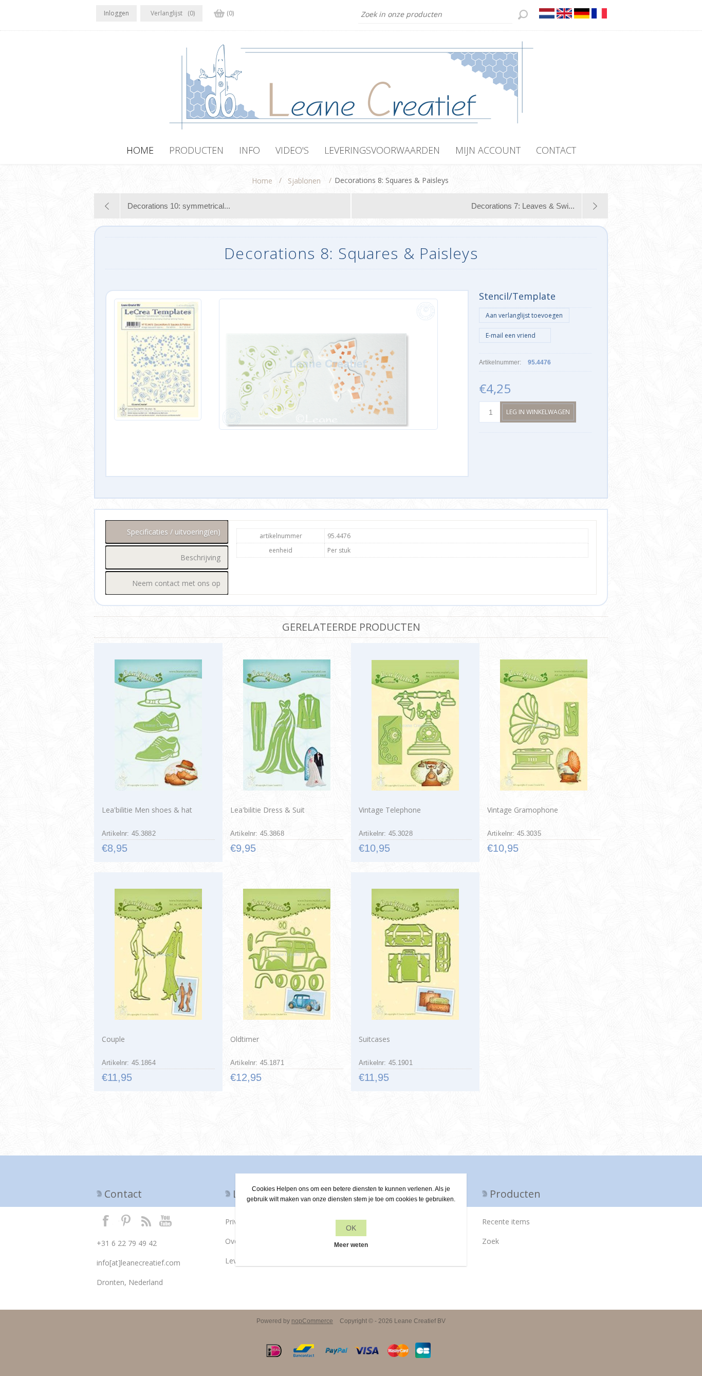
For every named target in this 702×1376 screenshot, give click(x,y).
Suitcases (374, 1039)
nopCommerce (312, 1321)
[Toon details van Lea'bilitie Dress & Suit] (286, 725)
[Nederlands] (547, 13)
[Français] (599, 13)
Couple (113, 1039)
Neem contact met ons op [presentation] (176, 583)
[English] (564, 13)
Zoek (490, 1241)
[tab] (166, 531)
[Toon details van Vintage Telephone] (415, 725)
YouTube (166, 1220)
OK (351, 1228)
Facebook (106, 1220)
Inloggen (116, 13)
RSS (146, 1220)
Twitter (126, 1220)
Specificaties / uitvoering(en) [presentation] (173, 532)
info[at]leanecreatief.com (138, 1263)
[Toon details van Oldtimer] (286, 954)
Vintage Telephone (390, 810)
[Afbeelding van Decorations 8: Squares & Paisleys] (157, 364)
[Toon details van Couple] (158, 954)
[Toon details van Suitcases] (415, 954)
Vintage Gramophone (522, 810)
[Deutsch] (582, 13)
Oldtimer (244, 1039)
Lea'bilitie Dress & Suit (267, 810)
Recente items (506, 1221)
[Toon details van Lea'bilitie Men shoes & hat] (158, 725)
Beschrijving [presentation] (200, 557)
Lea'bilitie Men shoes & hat (147, 810)
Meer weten (351, 1245)
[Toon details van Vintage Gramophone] (543, 725)
